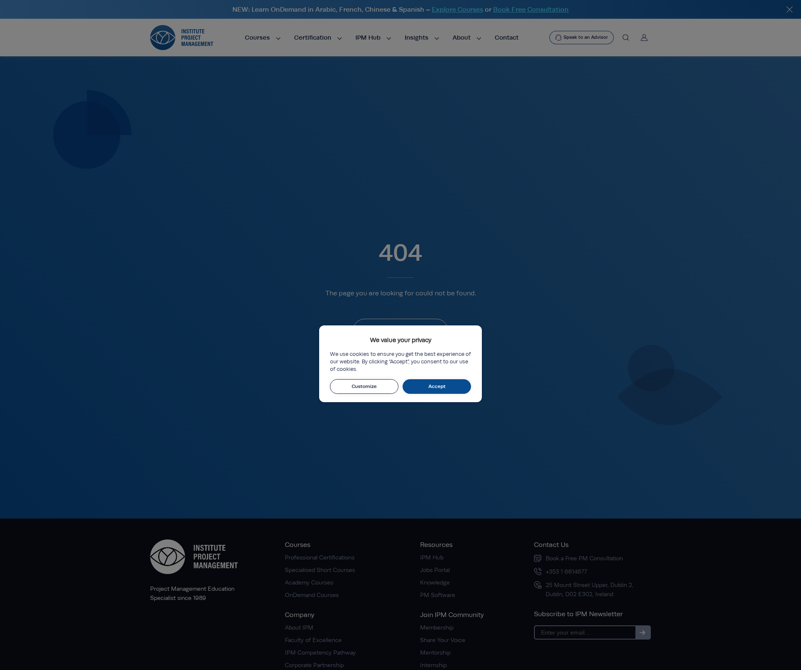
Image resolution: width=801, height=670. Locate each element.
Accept (437, 386)
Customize (364, 386)
